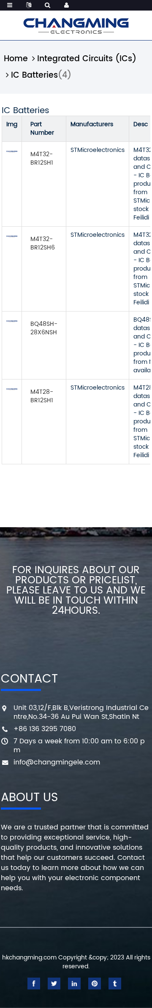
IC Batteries (34, 75)
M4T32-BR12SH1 (41, 158)
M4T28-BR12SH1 (41, 396)
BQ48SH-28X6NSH (43, 328)
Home (16, 58)
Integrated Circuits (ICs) (86, 58)
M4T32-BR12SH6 (42, 243)
